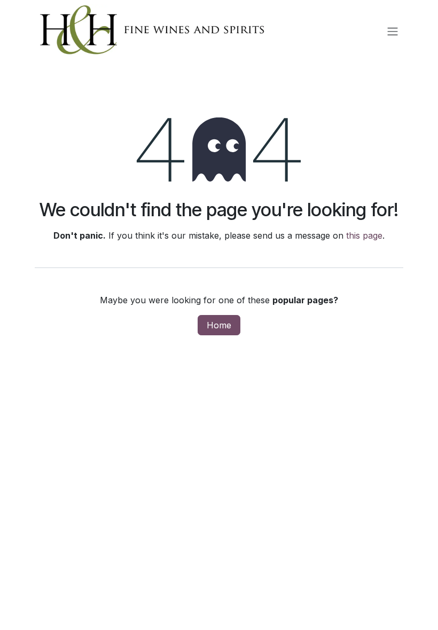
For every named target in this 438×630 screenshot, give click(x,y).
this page (364, 235)
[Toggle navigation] (392, 31)
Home (219, 325)
